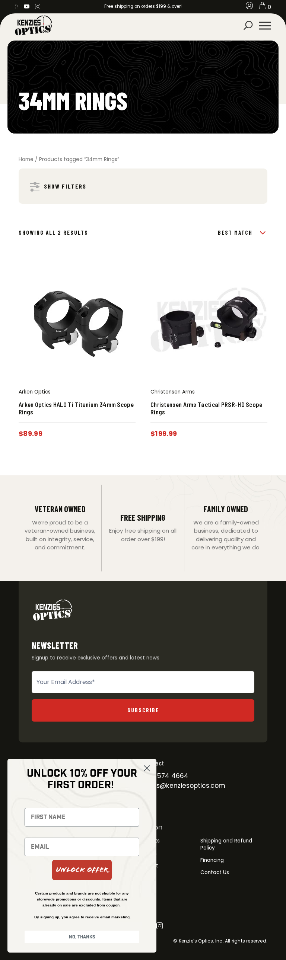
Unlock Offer (82, 870)
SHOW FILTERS (65, 186)
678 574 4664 (165, 775)
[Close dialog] (146, 768)
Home (26, 159)
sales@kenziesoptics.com (184, 785)
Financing (212, 860)
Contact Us (214, 872)
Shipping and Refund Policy (226, 844)
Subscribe (143, 710)
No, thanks (82, 937)
